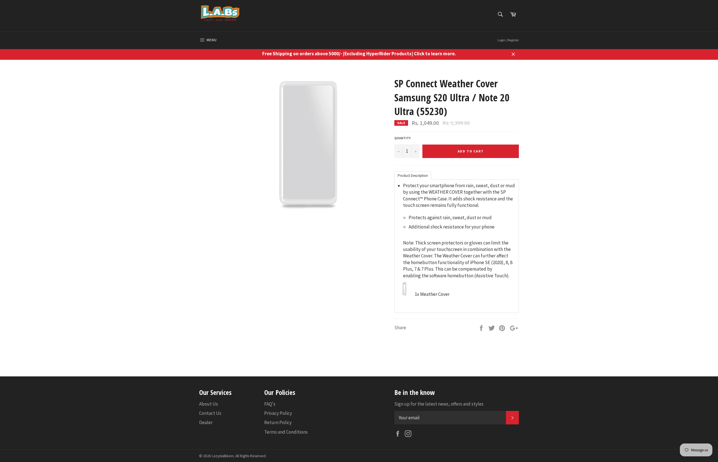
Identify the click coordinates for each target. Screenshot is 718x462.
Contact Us (210, 413)
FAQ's (269, 404)
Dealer (206, 422)
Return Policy (278, 422)
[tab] (412, 175)
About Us (208, 404)
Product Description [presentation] (413, 175)
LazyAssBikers (223, 456)
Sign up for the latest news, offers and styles (439, 404)
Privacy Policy (278, 413)
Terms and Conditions (286, 432)
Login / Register (508, 40)
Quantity (402, 138)
